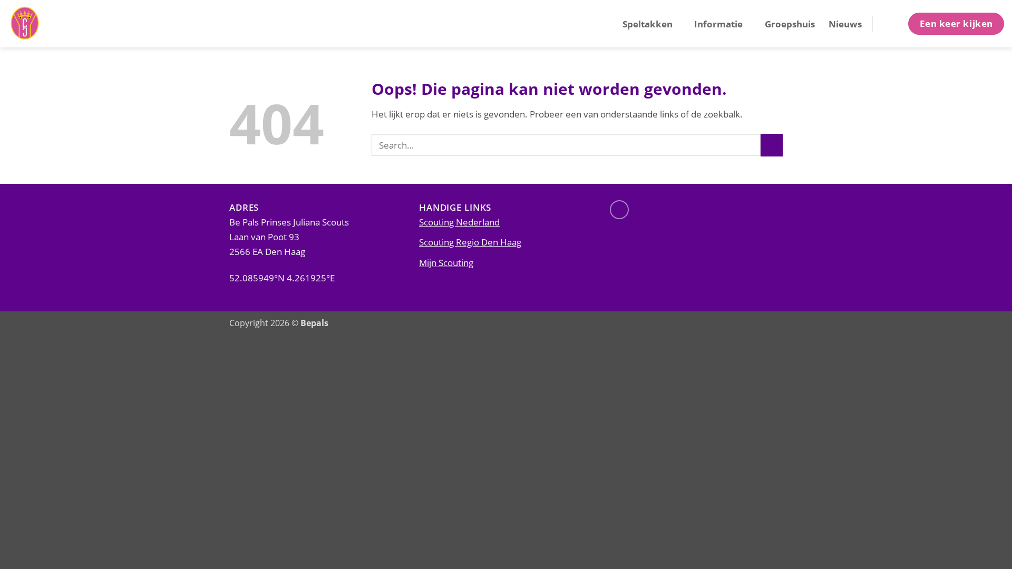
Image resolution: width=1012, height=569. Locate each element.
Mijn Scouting (446, 262)
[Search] (889, 23)
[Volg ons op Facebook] (619, 209)
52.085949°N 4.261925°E (282, 277)
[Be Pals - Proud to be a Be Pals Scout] (60, 23)
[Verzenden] (772, 145)
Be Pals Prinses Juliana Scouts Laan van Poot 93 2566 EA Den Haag (289, 236)
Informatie (718, 23)
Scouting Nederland (459, 221)
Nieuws (845, 23)
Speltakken (647, 23)
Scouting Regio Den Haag (470, 242)
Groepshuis (790, 23)
